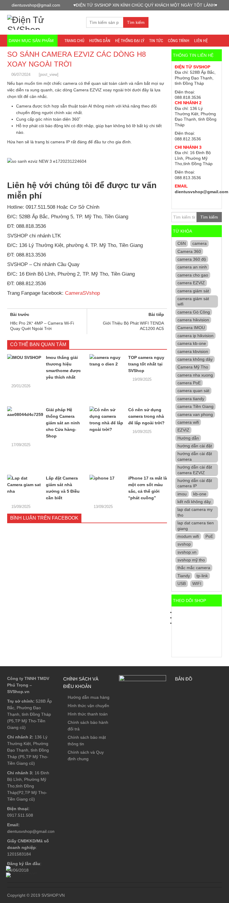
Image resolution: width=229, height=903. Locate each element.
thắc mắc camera (193, 567)
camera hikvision (193, 319)
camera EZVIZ (191, 282)
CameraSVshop (82, 293)
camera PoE (189, 382)
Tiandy (183, 575)
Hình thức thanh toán (88, 714)
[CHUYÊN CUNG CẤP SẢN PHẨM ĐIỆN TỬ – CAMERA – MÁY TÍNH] (42, 22)
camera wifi (188, 422)
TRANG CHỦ (74, 40)
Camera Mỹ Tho (192, 367)
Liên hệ (201, 40)
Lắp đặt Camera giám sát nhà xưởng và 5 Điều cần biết (63, 488)
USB (181, 583)
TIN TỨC (156, 40)
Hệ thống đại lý (129, 40)
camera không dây (195, 359)
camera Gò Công (193, 312)
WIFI (196, 583)
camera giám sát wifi (193, 301)
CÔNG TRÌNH (178, 40)
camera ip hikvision (195, 335)
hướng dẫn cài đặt (194, 445)
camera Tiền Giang (195, 406)
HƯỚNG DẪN (99, 40)
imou (182, 494)
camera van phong (195, 414)
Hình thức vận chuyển (88, 705)
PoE (209, 536)
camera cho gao (192, 275)
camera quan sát (193, 390)
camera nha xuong (195, 375)
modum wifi (188, 536)
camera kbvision (192, 351)
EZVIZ (183, 430)
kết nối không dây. (194, 501)
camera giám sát (193, 290)
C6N (181, 243)
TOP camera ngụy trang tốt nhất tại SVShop (146, 364)
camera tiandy (190, 398)
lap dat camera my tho (195, 512)
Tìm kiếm (136, 22)
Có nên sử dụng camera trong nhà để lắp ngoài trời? (146, 416)
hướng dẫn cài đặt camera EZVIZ (194, 470)
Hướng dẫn (188, 438)
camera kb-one (191, 343)
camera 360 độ (191, 259)
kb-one (199, 494)
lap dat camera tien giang (195, 525)
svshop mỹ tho (191, 560)
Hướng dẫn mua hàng (88, 697)
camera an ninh (192, 267)
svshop (184, 544)
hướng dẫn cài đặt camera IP (194, 483)
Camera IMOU (191, 327)
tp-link (202, 575)
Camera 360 (189, 251)
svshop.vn (186, 552)
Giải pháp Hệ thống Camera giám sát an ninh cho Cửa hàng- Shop (63, 422)
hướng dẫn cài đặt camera (194, 456)
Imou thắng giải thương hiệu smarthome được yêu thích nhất (63, 367)
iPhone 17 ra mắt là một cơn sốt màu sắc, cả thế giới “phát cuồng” (147, 488)
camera (199, 243)
